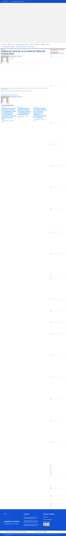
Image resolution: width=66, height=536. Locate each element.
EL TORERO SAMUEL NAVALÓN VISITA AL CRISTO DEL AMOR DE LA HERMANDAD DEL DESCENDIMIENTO (24, 111)
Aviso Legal (45, 517)
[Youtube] (63, 1)
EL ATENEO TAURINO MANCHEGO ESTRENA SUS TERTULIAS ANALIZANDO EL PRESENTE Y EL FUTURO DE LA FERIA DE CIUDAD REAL (40, 113)
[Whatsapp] (52, 1)
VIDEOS (48, 44)
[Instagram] (60, 1)
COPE (13, 44)
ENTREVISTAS (36, 44)
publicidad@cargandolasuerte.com (30, 525)
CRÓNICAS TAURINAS (19, 44)
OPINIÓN (9, 44)
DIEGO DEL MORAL (31, 46)
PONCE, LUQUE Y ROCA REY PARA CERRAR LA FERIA (10, 95)
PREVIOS (26, 44)
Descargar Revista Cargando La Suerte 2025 (57, 50)
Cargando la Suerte (16, 56)
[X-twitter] (57, 1)
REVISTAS (31, 44)
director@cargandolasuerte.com (30, 518)
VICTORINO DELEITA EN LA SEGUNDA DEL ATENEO (9, 94)
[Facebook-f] (54, 1)
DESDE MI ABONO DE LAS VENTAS (9, 46)
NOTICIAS (4, 44)
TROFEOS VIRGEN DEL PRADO (21, 46)
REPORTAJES (43, 44)
